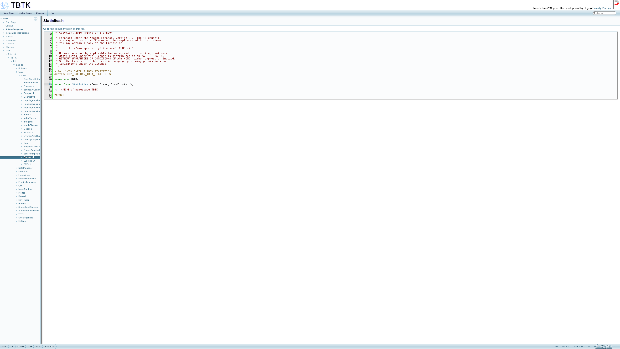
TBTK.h (27, 164)
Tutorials (9, 43)
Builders (22, 68)
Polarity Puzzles (601, 8)
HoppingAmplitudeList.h (36, 104)
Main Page (9, 13)
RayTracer (23, 200)
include (19, 64)
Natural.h (28, 132)
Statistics (80, 84)
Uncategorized (25, 217)
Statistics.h (29, 157)
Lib (14, 61)
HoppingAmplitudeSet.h (36, 107)
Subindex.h (29, 160)
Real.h (27, 143)
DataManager (25, 168)
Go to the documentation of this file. (64, 28)
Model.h (28, 128)
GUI (20, 185)
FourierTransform (27, 182)
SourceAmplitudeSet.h (35, 153)
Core (20, 72)
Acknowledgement (14, 29)
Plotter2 (22, 196)
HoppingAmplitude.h (34, 100)
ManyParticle (25, 189)
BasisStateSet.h (32, 79)
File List (12, 54)
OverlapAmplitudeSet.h (35, 139)
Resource (23, 203)
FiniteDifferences (27, 178)
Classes (40, 13)
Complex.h (29, 93)
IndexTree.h (30, 118)
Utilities (22, 221)
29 (48, 84)
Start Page (10, 22)
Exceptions (24, 175)
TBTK (6, 18)
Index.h (27, 114)
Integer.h (28, 121)
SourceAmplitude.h (33, 150)
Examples (10, 40)
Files (52, 13)
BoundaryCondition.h (34, 89)
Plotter (21, 192)
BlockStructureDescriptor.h (37, 82)
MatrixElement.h (32, 125)
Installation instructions (17, 33)
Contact (9, 25)
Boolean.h (29, 86)
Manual (9, 36)
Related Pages (25, 13)
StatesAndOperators (28, 210)
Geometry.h (30, 96)
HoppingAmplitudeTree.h (36, 111)
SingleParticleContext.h (35, 146)
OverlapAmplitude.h (34, 136)
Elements (23, 171)
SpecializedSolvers (28, 207)
